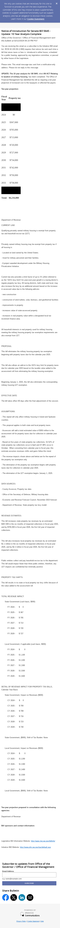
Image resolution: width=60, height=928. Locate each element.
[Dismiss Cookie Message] (56, 2)
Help (42, 921)
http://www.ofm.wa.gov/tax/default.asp (35, 847)
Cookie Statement (35, 19)
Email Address (8, 871)
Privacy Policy (21, 921)
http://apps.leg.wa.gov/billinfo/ (43, 841)
